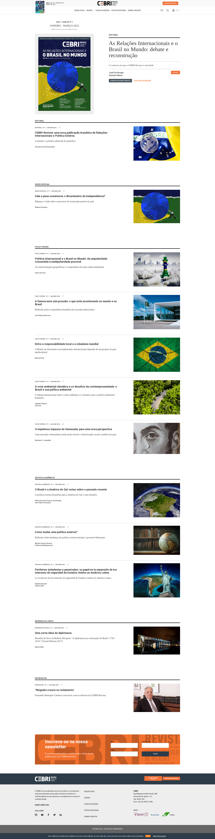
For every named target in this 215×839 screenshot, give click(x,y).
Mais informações (159, 836)
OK (148, 836)
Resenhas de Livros (42, 628)
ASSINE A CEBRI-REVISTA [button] (153, 778)
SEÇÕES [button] (89, 10)
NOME (113, 742)
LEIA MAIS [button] (175, 72)
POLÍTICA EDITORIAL (118, 10)
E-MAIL (113, 750)
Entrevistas (39, 685)
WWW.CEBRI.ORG (42, 805)
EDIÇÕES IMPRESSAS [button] (170, 3)
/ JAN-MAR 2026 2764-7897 (55, 3)
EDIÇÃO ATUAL (79, 10)
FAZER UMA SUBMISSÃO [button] (171, 778)
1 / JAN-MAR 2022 (50, 127)
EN (179, 10)
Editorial (38, 127)
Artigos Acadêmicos (42, 484)
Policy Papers (40, 253)
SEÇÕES (87, 798)
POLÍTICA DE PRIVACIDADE (113, 829)
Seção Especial (40, 191)
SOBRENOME (146, 742)
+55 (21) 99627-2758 (145, 802)
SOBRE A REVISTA (134, 10)
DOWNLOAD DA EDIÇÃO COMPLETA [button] (120, 80)
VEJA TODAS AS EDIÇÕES (142, 80)
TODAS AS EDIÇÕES (103, 10)
